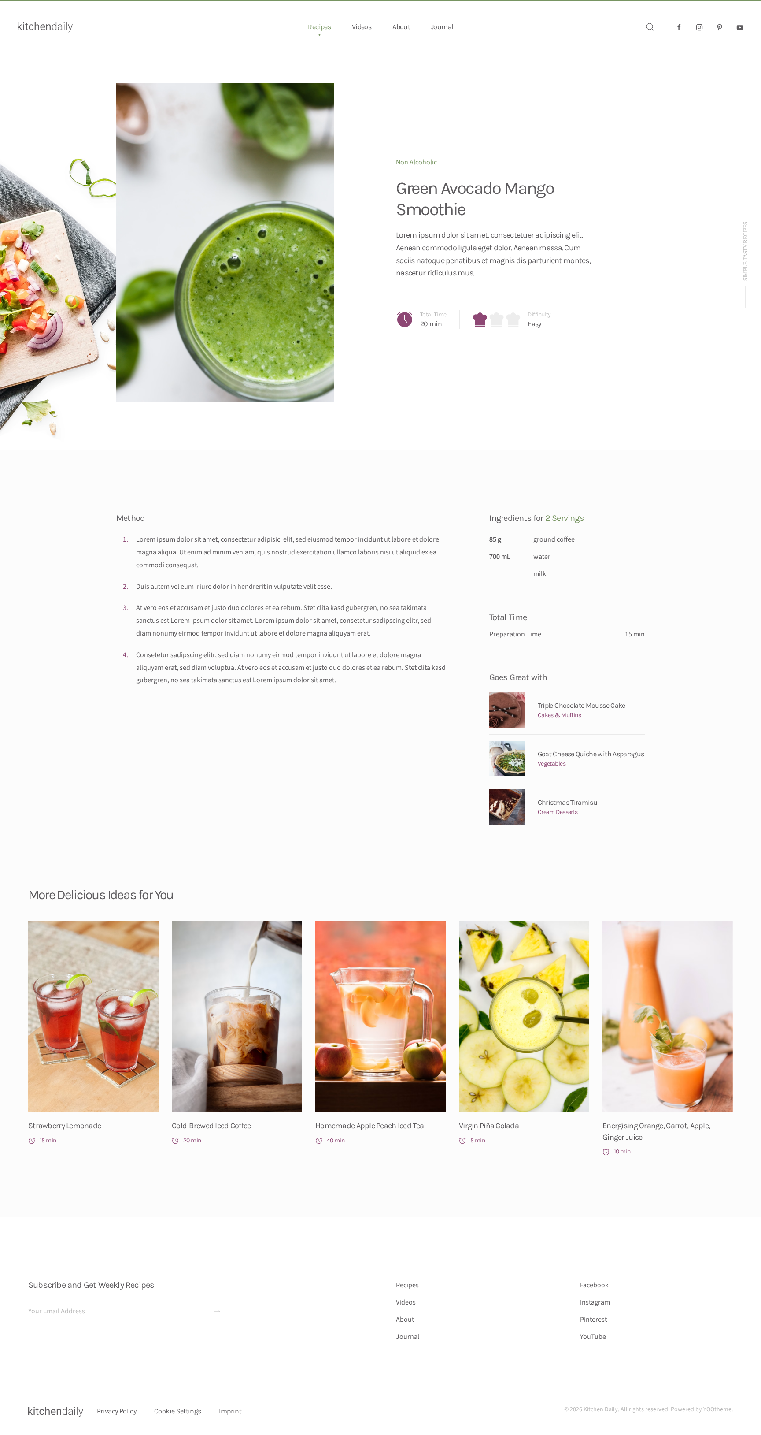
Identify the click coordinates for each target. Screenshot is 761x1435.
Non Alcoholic (416, 162)
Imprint (230, 1411)
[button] (650, 27)
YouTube (593, 1337)
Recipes (407, 1285)
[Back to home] (45, 27)
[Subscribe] (217, 1311)
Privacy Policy (116, 1411)
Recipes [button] (319, 26)
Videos (361, 26)
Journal (442, 26)
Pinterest (593, 1319)
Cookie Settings (177, 1411)
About (401, 26)
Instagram (595, 1302)
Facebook (594, 1285)
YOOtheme (717, 1409)
